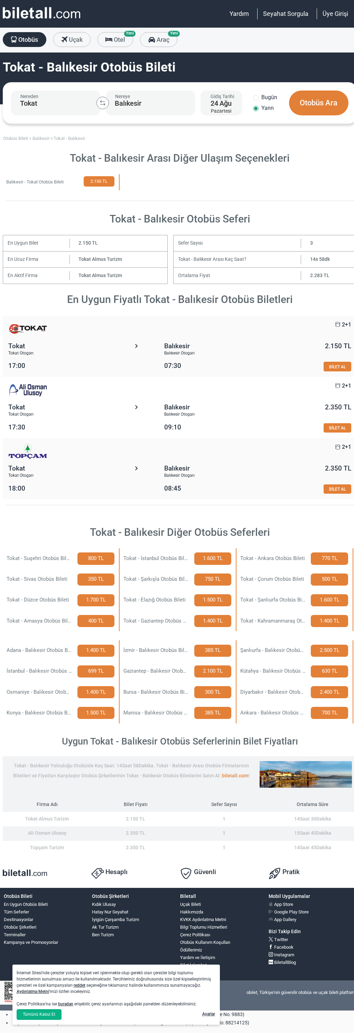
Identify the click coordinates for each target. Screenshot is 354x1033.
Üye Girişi (335, 13)
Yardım (239, 13)
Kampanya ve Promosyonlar (31, 942)
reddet (79, 985)
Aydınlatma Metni (33, 991)
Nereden (29, 96)
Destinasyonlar (18, 919)
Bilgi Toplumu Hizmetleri (203, 927)
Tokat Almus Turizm (100, 259)
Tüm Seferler (16, 911)
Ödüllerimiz (191, 950)
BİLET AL (337, 366)
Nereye (122, 96)
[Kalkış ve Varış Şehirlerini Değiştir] (102, 103)
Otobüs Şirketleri (20, 927)
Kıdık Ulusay (104, 904)
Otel (122, 37)
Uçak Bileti (190, 904)
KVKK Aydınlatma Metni (203, 919)
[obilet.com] (41, 19)
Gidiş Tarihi (222, 96)
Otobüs (27, 39)
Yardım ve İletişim (197, 957)
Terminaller (15, 934)
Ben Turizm (103, 934)
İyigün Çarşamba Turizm (115, 919)
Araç (166, 37)
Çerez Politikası (195, 934)
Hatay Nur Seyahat (110, 911)
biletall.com (235, 776)
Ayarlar (208, 1014)
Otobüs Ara (318, 102)
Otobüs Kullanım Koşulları (205, 942)
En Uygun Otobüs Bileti (26, 904)
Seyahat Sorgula (285, 13)
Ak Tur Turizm (105, 927)
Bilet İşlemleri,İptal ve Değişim (196, 968)
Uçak (75, 39)
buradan (65, 1004)
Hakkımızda (191, 911)
